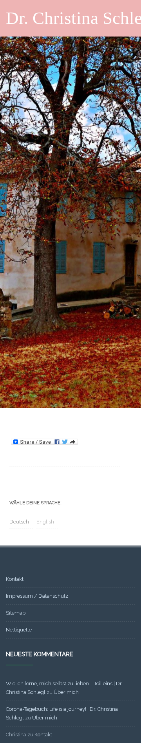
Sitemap (15, 613)
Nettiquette (19, 630)
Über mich (66, 692)
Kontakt (15, 579)
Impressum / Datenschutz (37, 596)
